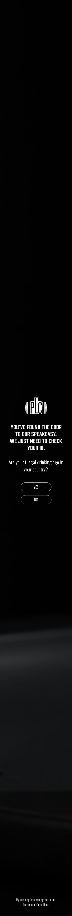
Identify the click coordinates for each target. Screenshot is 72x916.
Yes (36, 487)
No (36, 500)
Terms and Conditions (36, 904)
